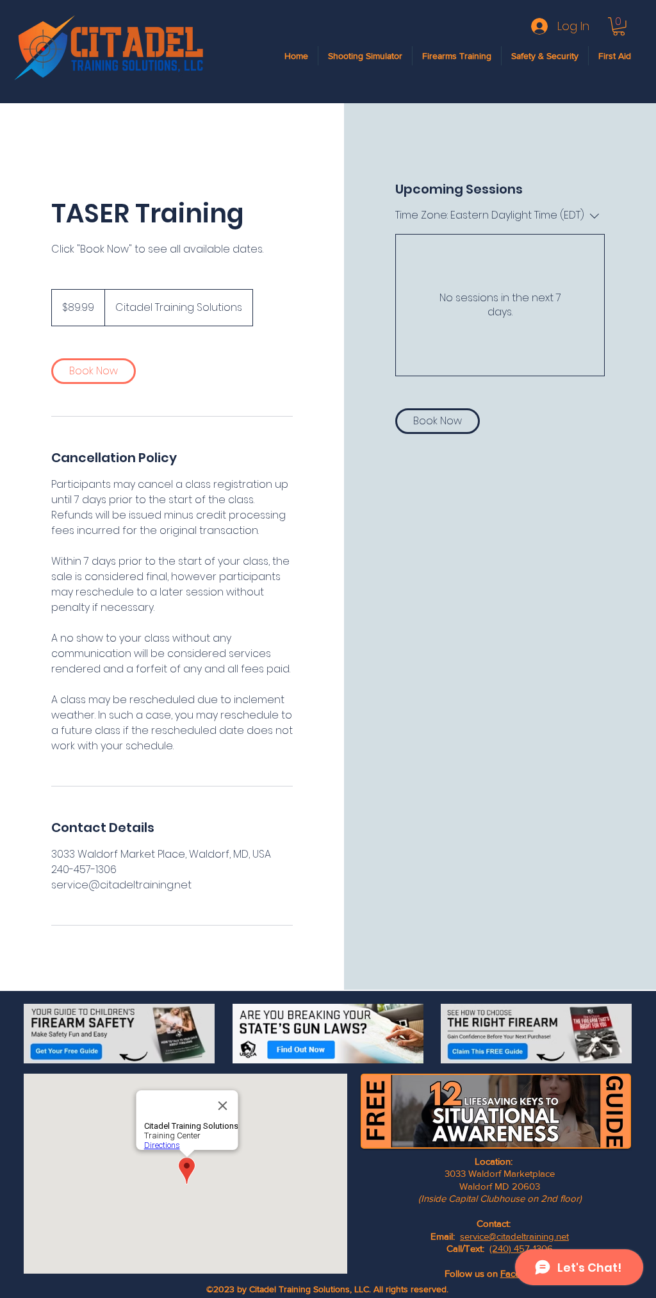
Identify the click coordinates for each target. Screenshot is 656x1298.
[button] (619, 26)
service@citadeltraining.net (514, 1236)
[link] (93, 371)
